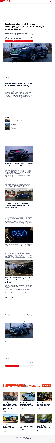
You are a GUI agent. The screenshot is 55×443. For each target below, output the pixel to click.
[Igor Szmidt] (32, 400)
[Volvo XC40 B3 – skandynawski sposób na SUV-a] (27, 418)
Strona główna (17, 437)
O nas (26, 437)
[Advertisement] (27, 10)
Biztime (44, 1)
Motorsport (29, 1)
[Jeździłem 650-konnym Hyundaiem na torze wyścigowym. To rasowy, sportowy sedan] (27, 396)
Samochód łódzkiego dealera (10, 95)
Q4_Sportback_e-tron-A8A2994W (10, 341)
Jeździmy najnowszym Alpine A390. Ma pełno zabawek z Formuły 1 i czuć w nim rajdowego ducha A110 (44, 427)
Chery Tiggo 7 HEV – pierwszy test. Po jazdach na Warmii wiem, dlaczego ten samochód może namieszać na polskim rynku (10, 406)
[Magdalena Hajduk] (46, 31)
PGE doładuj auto (20, 251)
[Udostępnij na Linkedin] (14, 63)
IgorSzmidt (34, 400)
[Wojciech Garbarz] (14, 400)
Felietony (36, 1)
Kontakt (21, 437)
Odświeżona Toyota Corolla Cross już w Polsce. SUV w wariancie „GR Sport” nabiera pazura (10, 427)
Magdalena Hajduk (48, 31)
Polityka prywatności (37, 437)
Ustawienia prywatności (27, 438)
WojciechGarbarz (17, 400)
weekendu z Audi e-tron (18, 216)
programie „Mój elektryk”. (27, 321)
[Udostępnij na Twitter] (16, 63)
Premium (32, 1)
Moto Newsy (5, 411)
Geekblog (47, 1)
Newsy (24, 1)
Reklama (39, 1)
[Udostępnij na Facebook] (11, 63)
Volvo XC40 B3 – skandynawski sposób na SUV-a (26, 426)
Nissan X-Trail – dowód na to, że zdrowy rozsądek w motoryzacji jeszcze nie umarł (43, 405)
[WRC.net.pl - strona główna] (3, 20)
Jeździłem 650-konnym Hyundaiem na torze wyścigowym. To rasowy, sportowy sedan (26, 405)
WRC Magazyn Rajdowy (31, 437)
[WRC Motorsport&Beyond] (6, 3)
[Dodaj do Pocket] (13, 63)
